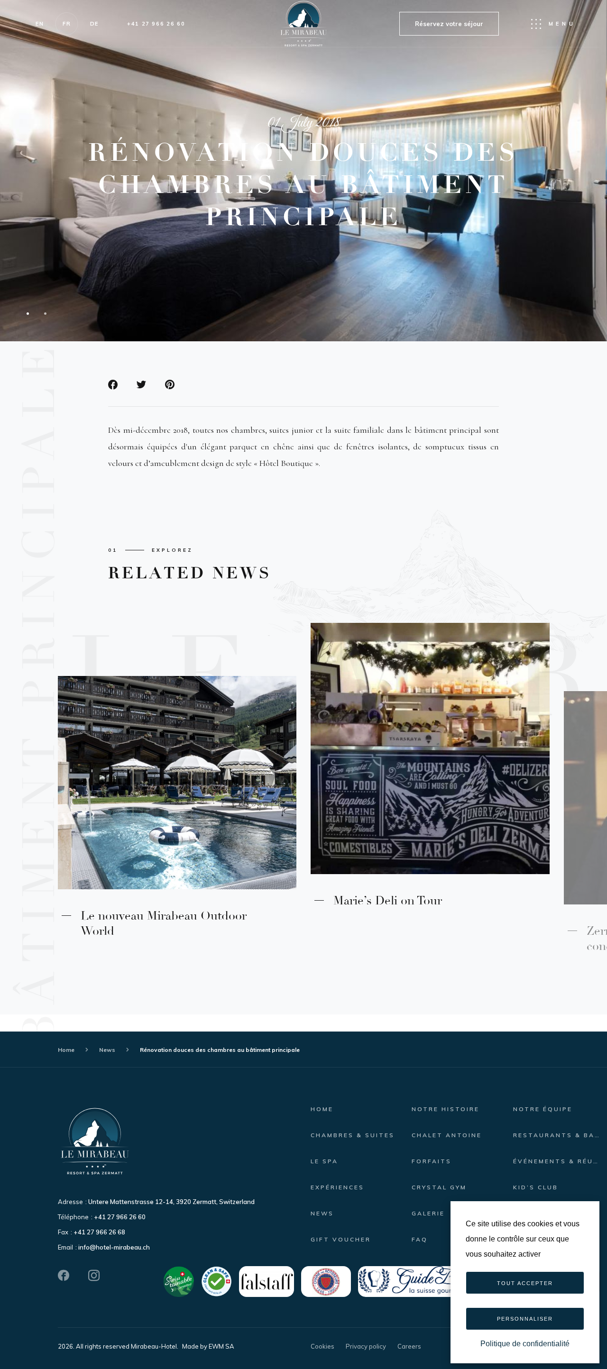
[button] (556, 771)
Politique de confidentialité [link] (525, 1344)
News (107, 1049)
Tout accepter (525, 1283)
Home (66, 1049)
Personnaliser (525, 1319)
